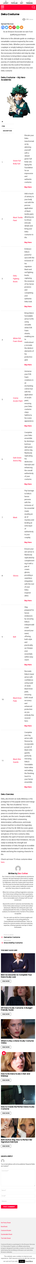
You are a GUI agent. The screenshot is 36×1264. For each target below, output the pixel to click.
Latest (5, 3)
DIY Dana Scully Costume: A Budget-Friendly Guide (17, 1009)
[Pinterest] (14, 27)
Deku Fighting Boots (16, 279)
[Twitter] (6, 27)
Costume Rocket (6, 1230)
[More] (21, 27)
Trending (29, 3)
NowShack (4, 1226)
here (2, 862)
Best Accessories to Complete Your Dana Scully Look (16, 976)
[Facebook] (3, 27)
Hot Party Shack (6, 1222)
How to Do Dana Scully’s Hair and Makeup (15, 1075)
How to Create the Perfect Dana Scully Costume (17, 1107)
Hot (21, 3)
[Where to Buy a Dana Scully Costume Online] (18, 1029)
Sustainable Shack (6, 1234)
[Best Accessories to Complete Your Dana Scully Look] (18, 963)
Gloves (15, 576)
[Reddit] (10, 27)
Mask (15, 517)
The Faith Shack (6, 1238)
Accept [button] (22, 1261)
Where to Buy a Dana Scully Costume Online (17, 1042)
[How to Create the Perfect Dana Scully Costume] (18, 1095)
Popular (14, 3)
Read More (6, 981)
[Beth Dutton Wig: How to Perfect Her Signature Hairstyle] (18, 1128)
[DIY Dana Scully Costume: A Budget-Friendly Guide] (18, 996)
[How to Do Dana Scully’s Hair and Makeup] (18, 1062)
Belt (14, 637)
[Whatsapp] (17, 27)
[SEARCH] (33, 7)
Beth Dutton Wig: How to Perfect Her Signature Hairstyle (16, 1140)
